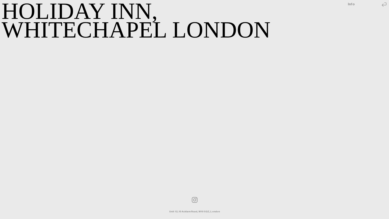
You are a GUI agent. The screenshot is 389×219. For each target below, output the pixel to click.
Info (351, 4)
